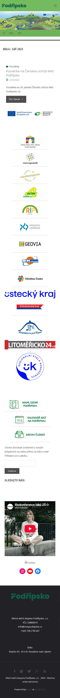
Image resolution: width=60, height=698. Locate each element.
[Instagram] (22, 571)
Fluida (29, 689)
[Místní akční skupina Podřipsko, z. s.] (14, 5)
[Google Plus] (37, 671)
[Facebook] (38, 571)
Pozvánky (14, 66)
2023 (11, 33)
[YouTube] (30, 571)
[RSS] (44, 671)
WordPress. (40, 689)
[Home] (4, 33)
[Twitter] (29, 671)
